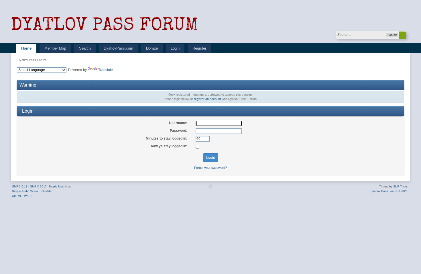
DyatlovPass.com (118, 48)
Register (199, 48)
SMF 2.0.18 (19, 186)
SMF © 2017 (38, 186)
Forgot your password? (210, 167)
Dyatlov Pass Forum (31, 60)
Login (175, 48)
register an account (207, 99)
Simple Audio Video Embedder (32, 191)
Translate (105, 70)
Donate (152, 48)
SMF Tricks (400, 186)
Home (26, 48)
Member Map (55, 48)
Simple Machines (59, 186)
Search (85, 48)
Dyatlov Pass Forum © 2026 (389, 191)
